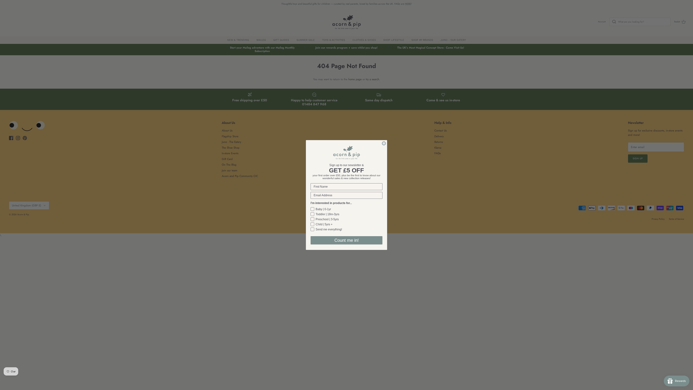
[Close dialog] (384, 143)
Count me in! (346, 240)
